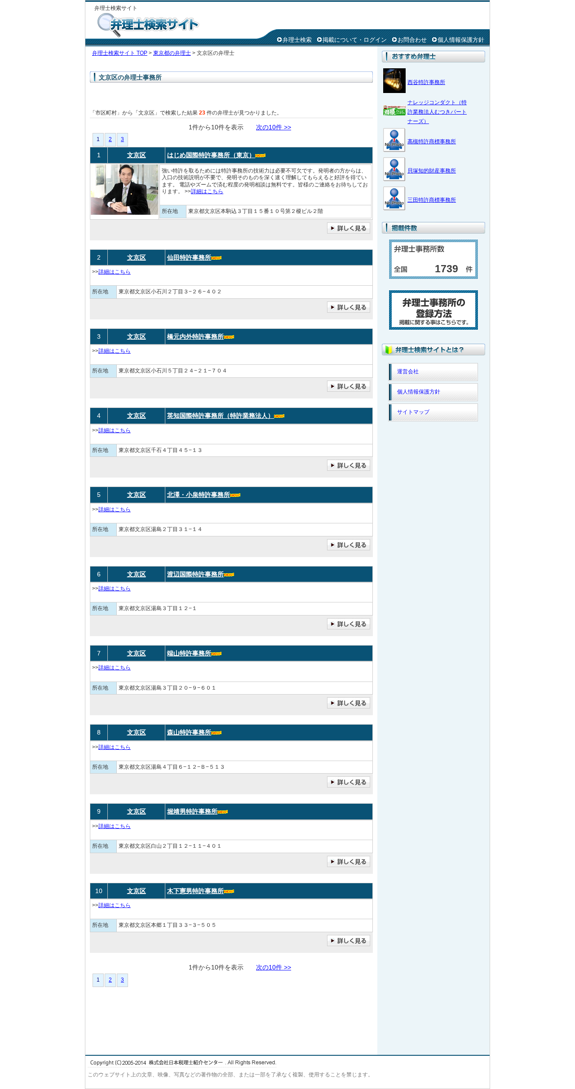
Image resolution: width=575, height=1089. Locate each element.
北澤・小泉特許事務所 (198, 494)
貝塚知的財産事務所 (431, 171)
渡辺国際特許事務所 (195, 574)
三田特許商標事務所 (431, 200)
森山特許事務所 (189, 732)
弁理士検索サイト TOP (119, 53)
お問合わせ (412, 39)
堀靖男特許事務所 (192, 811)
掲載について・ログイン (355, 39)
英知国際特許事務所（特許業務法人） (220, 415)
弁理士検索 (297, 39)
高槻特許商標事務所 (431, 141)
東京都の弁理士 (172, 53)
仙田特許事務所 (189, 257)
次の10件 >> (273, 127)
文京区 (136, 155)
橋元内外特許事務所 (195, 336)
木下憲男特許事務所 (195, 890)
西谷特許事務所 (426, 82)
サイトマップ (413, 412)
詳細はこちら (207, 191)
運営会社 (408, 371)
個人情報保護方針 (461, 39)
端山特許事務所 (189, 653)
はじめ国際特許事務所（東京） (211, 155)
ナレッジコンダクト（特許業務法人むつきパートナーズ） (437, 111)
